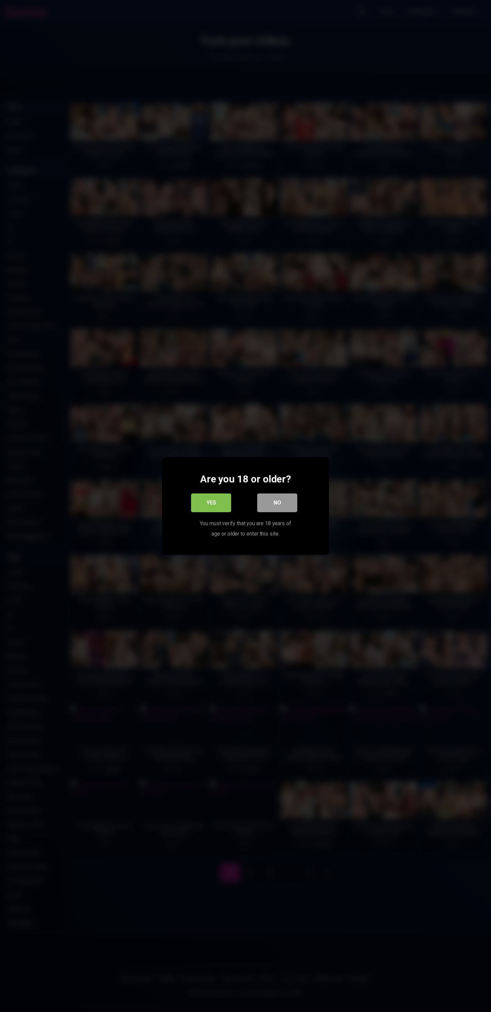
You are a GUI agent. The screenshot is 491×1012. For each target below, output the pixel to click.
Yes (211, 502)
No (277, 502)
